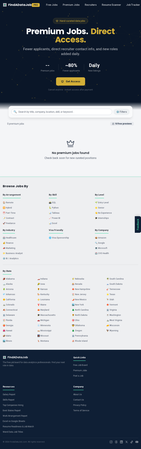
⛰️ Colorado (8, 305)
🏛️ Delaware (9, 315)
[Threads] (116, 442)
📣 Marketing (9, 248)
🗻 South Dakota (114, 284)
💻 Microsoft (101, 248)
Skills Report (8, 400)
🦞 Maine (41, 305)
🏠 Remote (8, 202)
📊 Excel (53, 223)
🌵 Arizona (8, 289)
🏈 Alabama (9, 279)
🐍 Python (54, 208)
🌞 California (9, 299)
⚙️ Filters (121, 111)
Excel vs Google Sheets (14, 421)
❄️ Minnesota (44, 325)
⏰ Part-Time (9, 213)
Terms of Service (81, 410)
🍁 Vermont (112, 305)
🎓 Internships (102, 218)
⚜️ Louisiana (43, 299)
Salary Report (9, 394)
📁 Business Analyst (13, 253)
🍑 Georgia (8, 325)
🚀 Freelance (9, 223)
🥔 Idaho (7, 336)
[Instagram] (111, 442)
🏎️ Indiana (42, 279)
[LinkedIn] (121, 442)
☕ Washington (113, 315)
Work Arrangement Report (15, 416)
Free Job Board (80, 365)
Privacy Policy (79, 405)
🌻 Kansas (42, 289)
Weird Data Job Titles (13, 432)
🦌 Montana (43, 341)
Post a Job (78, 376)
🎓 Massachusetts (46, 315)
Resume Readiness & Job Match (18, 426)
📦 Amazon (100, 238)
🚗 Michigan (43, 320)
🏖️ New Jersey (79, 294)
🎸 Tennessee (113, 289)
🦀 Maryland (43, 310)
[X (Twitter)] (126, 442)
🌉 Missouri (43, 336)
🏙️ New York (78, 305)
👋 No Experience (103, 213)
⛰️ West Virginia (114, 320)
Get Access (73, 81)
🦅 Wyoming (112, 330)
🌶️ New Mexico (79, 299)
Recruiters (91, 4)
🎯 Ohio (75, 320)
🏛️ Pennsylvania (80, 336)
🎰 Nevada (77, 284)
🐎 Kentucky (43, 294)
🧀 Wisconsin (113, 325)
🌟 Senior (99, 208)
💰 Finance (8, 243)
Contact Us (78, 400)
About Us (77, 394)
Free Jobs (52, 4)
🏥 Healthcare (9, 238)
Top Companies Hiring (13, 405)
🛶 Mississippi (44, 330)
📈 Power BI (54, 218)
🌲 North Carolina (80, 310)
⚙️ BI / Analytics (11, 258)
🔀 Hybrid (7, 208)
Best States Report (12, 410)
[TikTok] (131, 442)
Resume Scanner (111, 4)
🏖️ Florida (7, 320)
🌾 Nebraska (78, 279)
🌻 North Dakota (79, 315)
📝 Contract (8, 218)
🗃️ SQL (52, 202)
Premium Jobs (71, 4)
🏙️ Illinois (7, 341)
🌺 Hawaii (7, 330)
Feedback (138, 224)
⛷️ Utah (110, 299)
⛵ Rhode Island (80, 341)
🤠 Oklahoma (78, 325)
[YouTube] (136, 442)
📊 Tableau (54, 213)
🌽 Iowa (41, 284)
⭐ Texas (110, 294)
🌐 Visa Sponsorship (59, 238)
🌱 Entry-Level (102, 202)
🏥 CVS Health (102, 253)
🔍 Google (100, 243)
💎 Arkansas (9, 294)
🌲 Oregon (77, 330)
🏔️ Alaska (8, 284)
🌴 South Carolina (115, 279)
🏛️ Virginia (111, 310)
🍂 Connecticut (10, 310)
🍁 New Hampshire (81, 289)
